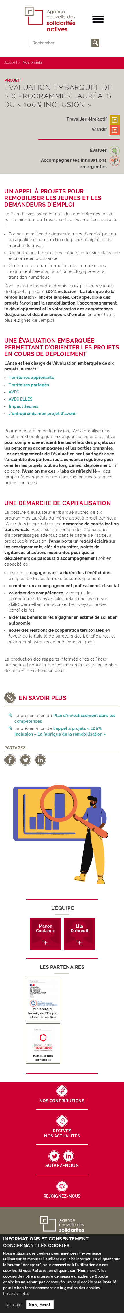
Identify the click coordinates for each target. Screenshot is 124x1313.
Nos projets (32, 62)
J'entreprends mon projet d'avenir (43, 413)
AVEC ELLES (21, 399)
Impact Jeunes (24, 406)
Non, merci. (40, 1304)
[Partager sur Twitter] (25, 759)
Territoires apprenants (31, 377)
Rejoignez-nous (62, 1196)
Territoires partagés (29, 385)
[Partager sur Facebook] (10, 759)
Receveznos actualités (62, 1133)
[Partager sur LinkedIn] (40, 759)
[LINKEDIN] (68, 1156)
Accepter (14, 1304)
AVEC (14, 392)
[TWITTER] (54, 1156)
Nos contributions (62, 1101)
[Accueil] (50, 19)
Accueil (10, 62)
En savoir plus (16, 1293)
